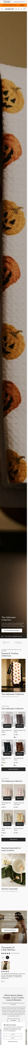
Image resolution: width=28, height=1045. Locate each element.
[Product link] (7, 796)
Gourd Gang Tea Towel (18, 759)
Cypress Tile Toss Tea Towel (19, 803)
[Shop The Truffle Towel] (13, 927)
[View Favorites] (16, 9)
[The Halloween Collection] (13, 675)
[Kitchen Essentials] (13, 870)
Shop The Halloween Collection (11, 630)
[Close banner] (24, 5)
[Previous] (3, 957)
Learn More (13, 1020)
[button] (22, 2)
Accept (13, 1034)
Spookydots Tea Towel (6, 759)
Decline (13, 1038)
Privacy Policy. (12, 1030)
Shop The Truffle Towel (10, 930)
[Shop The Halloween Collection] (13, 324)
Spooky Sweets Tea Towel (19, 731)
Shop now (22, 5)
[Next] (7, 957)
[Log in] (21, 9)
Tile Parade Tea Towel (5, 803)
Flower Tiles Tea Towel (6, 829)
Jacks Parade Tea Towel (6, 731)
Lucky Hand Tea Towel (18, 829)
